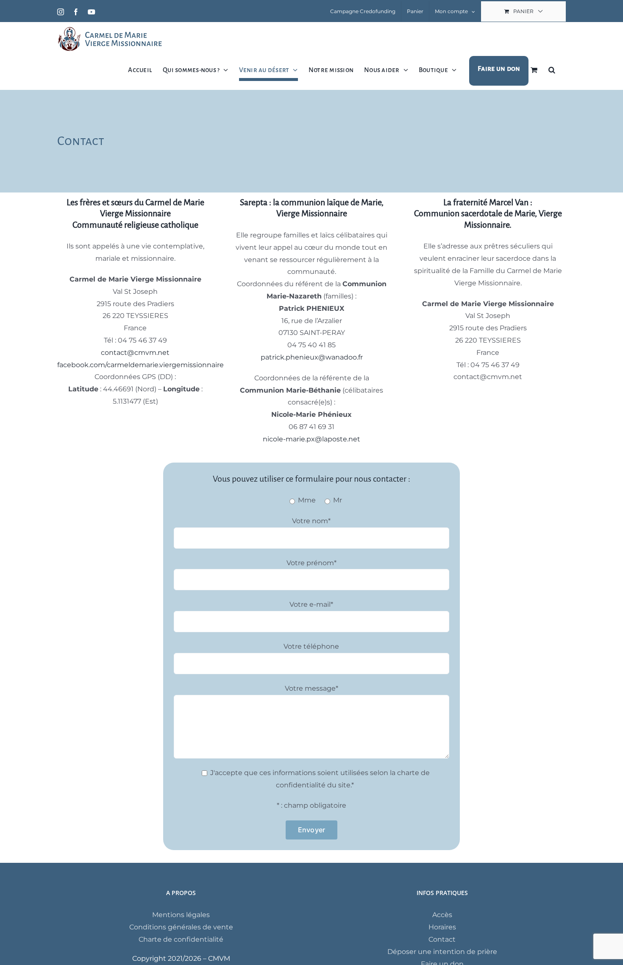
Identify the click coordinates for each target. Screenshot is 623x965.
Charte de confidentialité (181, 939)
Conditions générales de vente (181, 927)
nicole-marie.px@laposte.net (311, 439)
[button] (551, 69)
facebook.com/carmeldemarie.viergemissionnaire (140, 365)
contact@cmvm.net (135, 353)
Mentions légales (181, 915)
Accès (442, 915)
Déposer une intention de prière (442, 952)
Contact (442, 939)
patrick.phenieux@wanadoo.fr (312, 357)
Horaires (442, 927)
